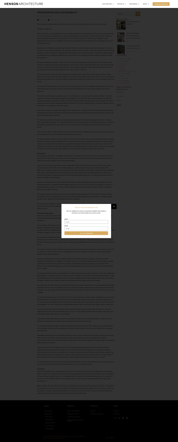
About (145, 4)
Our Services (107, 4)
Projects (120, 4)
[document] (89, 221)
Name (66, 219)
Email (66, 225)
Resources (133, 4)
